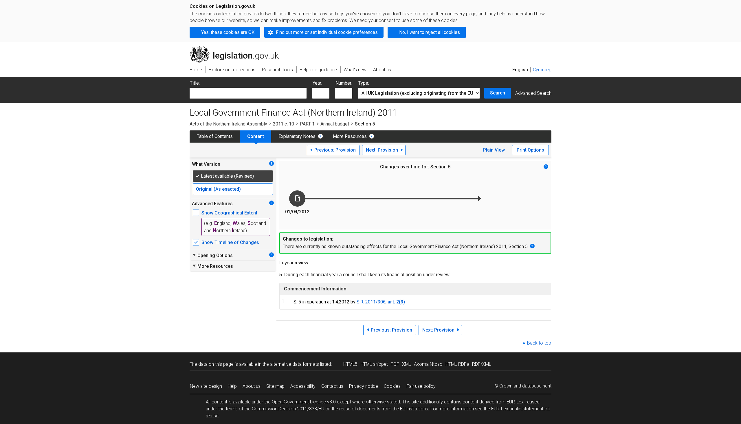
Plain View (494, 150)
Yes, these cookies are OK (227, 32)
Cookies (392, 386)
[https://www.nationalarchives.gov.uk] (516, 51)
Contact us (332, 386)
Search (497, 93)
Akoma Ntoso (428, 364)
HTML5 (350, 364)
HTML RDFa (457, 364)
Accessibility (303, 386)
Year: (317, 83)
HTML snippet (374, 364)
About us (252, 386)
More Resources (350, 136)
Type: (363, 83)
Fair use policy (421, 386)
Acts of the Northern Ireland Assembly (228, 124)
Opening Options (212, 255)
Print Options (530, 150)
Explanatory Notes (297, 136)
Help (232, 386)
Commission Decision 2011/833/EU (288, 409)
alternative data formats (294, 364)
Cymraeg (542, 69)
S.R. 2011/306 (371, 302)
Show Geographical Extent (229, 213)
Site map (275, 386)
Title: (195, 83)
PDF (395, 364)
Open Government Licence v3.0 (304, 402)
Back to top (539, 343)
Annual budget (334, 124)
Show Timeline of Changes (230, 242)
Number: (343, 83)
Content (255, 136)
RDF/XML (481, 364)
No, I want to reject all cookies (429, 32)
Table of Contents (215, 136)
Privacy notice (363, 386)
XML (406, 364)
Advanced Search (533, 93)
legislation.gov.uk (237, 48)
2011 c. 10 (283, 124)
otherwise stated (383, 402)
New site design (206, 386)
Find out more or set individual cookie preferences (327, 32)
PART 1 (307, 124)
